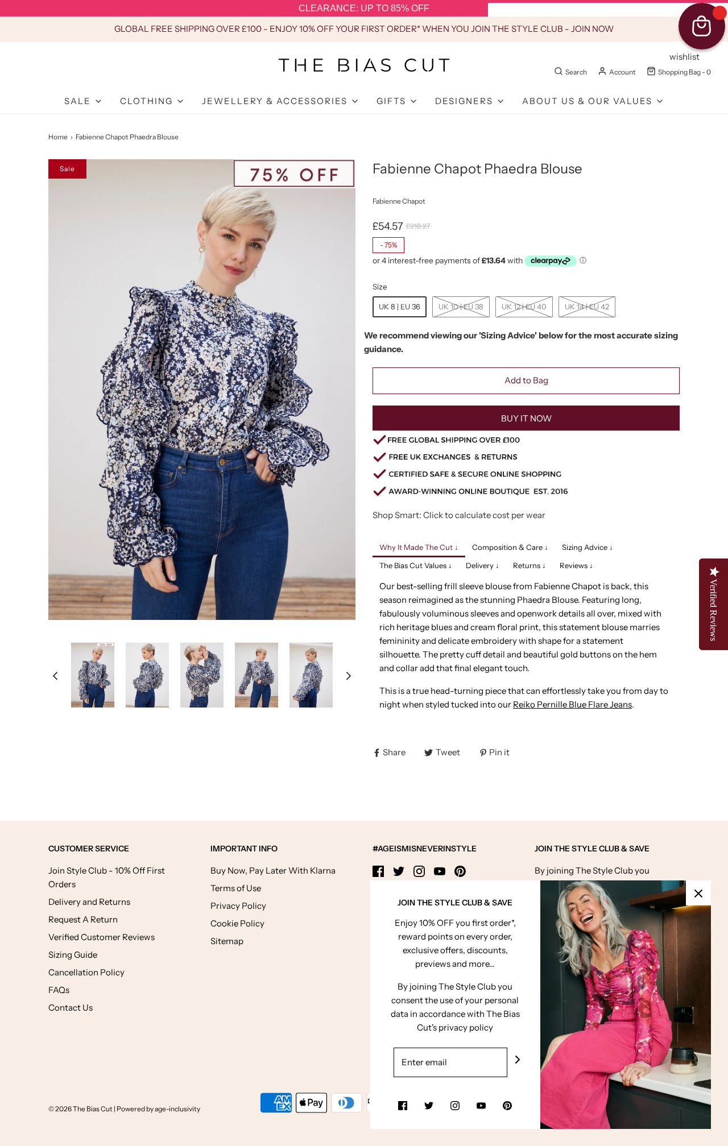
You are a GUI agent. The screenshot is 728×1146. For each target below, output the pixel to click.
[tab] (419, 548)
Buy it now (526, 418)
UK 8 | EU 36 (399, 306)
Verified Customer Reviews (101, 937)
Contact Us (70, 1007)
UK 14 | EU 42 (587, 306)
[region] (364, 8)
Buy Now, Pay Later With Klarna (273, 870)
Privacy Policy (238, 905)
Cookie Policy (237, 923)
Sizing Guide (72, 954)
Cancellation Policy (86, 972)
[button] (55, 675)
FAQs (58, 989)
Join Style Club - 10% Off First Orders (106, 877)
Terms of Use (235, 888)
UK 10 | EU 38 (461, 306)
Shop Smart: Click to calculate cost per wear (459, 515)
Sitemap (226, 941)
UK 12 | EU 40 (524, 306)
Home (58, 137)
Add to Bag (526, 380)
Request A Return (83, 919)
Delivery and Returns (89, 901)
